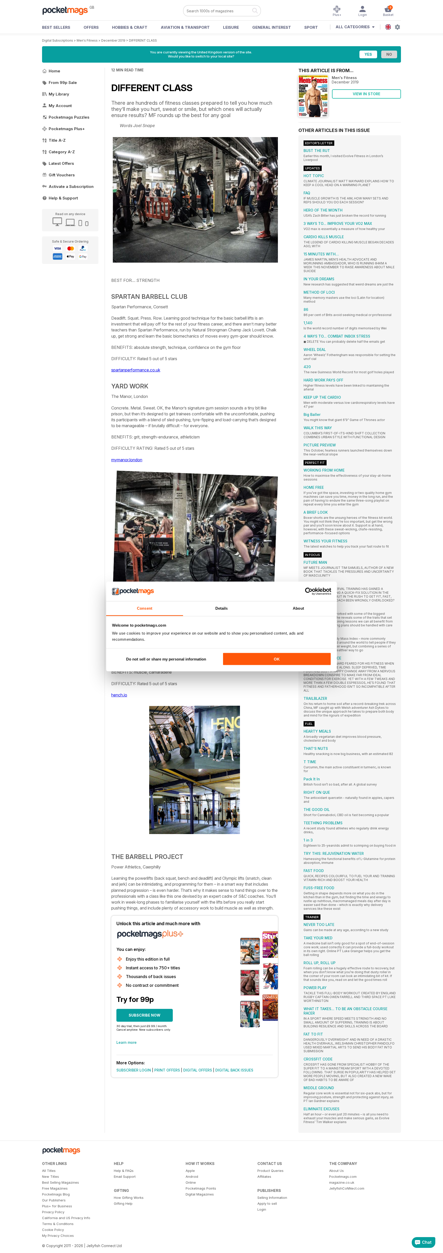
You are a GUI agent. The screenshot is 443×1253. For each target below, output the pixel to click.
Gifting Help (123, 1203)
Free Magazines (55, 1188)
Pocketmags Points (201, 1188)
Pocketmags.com (343, 1176)
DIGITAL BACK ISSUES (234, 1070)
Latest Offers (61, 163)
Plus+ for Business (57, 1206)
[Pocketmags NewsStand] (67, 10)
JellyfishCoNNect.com (346, 1188)
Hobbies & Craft (129, 27)
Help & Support (63, 198)
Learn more (126, 1042)
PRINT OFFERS (167, 1070)
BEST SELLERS (56, 27)
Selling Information (272, 1197)
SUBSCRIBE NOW (144, 1015)
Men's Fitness (87, 40)
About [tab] (298, 608)
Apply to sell (267, 1203)
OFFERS (91, 27)
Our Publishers (54, 1200)
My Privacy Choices (58, 1235)
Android (192, 1176)
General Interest (271, 27)
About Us (336, 1171)
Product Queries (270, 1171)
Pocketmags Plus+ (67, 128)
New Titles (50, 1176)
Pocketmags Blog (56, 1194)
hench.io (119, 694)
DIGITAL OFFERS (197, 1070)
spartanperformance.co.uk (135, 369)
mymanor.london (126, 459)
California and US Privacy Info (66, 1218)
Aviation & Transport (185, 27)
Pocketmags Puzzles (69, 117)
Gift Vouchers (62, 175)
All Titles (49, 1171)
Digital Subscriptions (57, 40)
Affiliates (264, 1176)
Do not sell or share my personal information (166, 659)
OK (277, 659)
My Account (60, 105)
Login (261, 1209)
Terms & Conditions (58, 1224)
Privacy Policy (53, 1212)
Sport (311, 27)
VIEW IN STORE (366, 94)
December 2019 (113, 40)
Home (54, 71)
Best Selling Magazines (60, 1182)
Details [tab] (221, 608)
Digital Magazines (200, 1194)
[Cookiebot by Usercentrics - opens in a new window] (308, 591)
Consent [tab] (144, 608)
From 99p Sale (63, 82)
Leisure (231, 27)
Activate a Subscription (71, 186)
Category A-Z (62, 151)
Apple (190, 1171)
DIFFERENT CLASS (143, 40)
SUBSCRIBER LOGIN (133, 1070)
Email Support (125, 1176)
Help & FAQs (124, 1171)
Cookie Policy (53, 1230)
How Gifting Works (129, 1197)
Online (191, 1182)
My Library (59, 94)
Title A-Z (57, 140)
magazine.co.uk (341, 1182)
